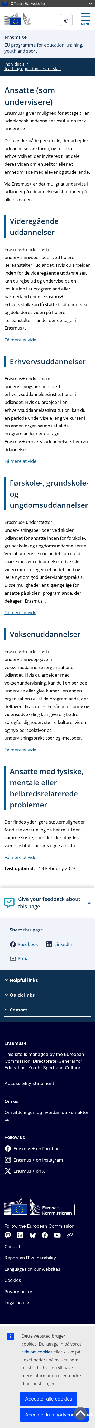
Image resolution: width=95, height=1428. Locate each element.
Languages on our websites (32, 1269)
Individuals (14, 64)
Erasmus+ (15, 1043)
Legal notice (16, 1303)
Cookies (12, 1280)
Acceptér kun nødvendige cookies (57, 1414)
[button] (24, 944)
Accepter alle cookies (48, 1399)
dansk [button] (66, 20)
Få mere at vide (20, 340)
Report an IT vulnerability (30, 1258)
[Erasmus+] (17, 18)
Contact (12, 1247)
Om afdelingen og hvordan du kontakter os (46, 1116)
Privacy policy (18, 1291)
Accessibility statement (29, 1083)
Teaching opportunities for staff (32, 68)
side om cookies (37, 1352)
